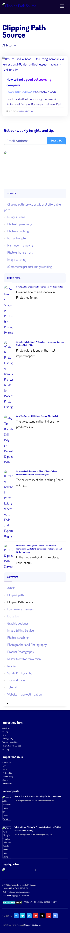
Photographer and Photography (27, 644)
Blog (4, 735)
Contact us (6, 762)
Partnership (7, 773)
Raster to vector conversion (24, 659)
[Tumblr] (42, 915)
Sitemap (5, 780)
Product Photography (20, 652)
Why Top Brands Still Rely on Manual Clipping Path (37, 416)
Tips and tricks (16, 680)
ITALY (36, 902)
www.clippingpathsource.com (18, 895)
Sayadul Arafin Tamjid (45, 92)
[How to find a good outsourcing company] (35, 64)
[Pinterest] (35, 915)
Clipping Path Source (26, 111)
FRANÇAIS (28, 902)
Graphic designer (17, 623)
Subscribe (56, 140)
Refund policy (7, 776)
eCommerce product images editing (29, 266)
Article (11, 588)
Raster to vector (17, 238)
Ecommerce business (20, 609)
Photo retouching (18, 231)
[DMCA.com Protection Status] (12, 902)
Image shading (16, 217)
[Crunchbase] (55, 915)
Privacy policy (7, 738)
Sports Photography (19, 673)
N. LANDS (43, 902)
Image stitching (16, 259)
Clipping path (15, 595)
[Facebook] (16, 915)
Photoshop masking (19, 224)
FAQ (4, 766)
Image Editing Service (20, 630)
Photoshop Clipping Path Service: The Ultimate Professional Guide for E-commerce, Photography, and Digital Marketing (39, 548)
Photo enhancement (20, 252)
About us (5, 728)
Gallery (5, 731)
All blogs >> (9, 45)
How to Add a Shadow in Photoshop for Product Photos (39, 286)
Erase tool (13, 616)
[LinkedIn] (29, 915)
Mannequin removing (20, 245)
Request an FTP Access (11, 745)
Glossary (5, 749)
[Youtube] (48, 915)
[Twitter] (22, 915)
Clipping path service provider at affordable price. (32, 207)
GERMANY (52, 902)
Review (11, 666)
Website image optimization (24, 694)
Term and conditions (10, 742)
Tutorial (12, 687)
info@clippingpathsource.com (18, 892)
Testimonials (7, 783)
